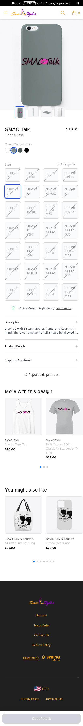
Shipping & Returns (18, 360)
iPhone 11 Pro (32, 210)
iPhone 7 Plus (32, 175)
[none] (65, 164)
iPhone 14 (12, 271)
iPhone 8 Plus (70, 175)
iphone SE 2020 (70, 210)
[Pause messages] (78, 3)
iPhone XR (70, 191)
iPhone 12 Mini (32, 230)
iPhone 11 (12, 210)
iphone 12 (12, 230)
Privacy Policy (30, 698)
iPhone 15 (12, 292)
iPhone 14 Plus (32, 271)
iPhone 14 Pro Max (70, 271)
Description (12, 322)
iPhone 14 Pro (51, 271)
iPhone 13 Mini (32, 251)
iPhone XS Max (51, 191)
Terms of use (54, 698)
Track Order (42, 625)
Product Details (15, 346)
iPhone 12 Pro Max (70, 230)
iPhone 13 (12, 251)
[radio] (13, 175)
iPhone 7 (12, 175)
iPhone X (12, 191)
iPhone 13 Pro (51, 251)
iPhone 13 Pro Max (70, 251)
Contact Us (41, 635)
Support (41, 615)
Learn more (63, 308)
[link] (23, 416)
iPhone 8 (51, 175)
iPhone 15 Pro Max (70, 292)
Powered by (31, 657)
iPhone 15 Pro (51, 292)
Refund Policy (41, 645)
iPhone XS (32, 191)
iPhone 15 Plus (32, 292)
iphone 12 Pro (51, 230)
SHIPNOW (29, 3)
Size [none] (8, 164)
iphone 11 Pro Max (51, 210)
